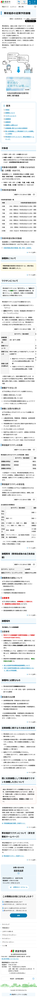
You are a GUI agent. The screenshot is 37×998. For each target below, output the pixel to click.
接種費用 (8, 119)
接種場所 (8, 122)
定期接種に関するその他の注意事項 (16, 128)
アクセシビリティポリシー (9, 935)
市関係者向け (5, 928)
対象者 (7, 110)
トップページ (13, 6)
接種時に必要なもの (11, 125)
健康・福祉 (21, 6)
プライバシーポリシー (8, 942)
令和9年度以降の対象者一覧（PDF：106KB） (17, 248)
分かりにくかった (21, 904)
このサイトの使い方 (7, 931)
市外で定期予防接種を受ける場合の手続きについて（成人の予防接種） (19, 669)
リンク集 (4, 945)
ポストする (31, 21)
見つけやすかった (9, 910)
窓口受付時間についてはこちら (10, 959)
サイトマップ (5, 924)
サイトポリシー (6, 938)
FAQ (19, 3)
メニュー (34, 3)
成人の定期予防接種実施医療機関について (17, 665)
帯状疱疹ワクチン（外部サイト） (14, 856)
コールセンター (24, 3)
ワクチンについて (10, 116)
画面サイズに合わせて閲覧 (22, 194)
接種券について (10, 113)
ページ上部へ (32, 252)
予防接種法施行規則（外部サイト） (15, 823)
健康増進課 (18, 870)
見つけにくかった (21, 910)
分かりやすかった (9, 904)
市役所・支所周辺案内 (17, 979)
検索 (30, 3)
